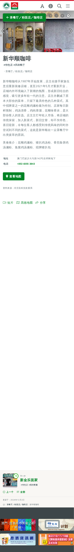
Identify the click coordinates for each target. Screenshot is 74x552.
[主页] (4, 504)
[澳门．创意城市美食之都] (18, 525)
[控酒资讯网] (18, 539)
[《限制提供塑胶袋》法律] (56, 539)
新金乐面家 (29, 480)
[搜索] (60, 6)
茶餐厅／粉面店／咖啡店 (17, 504)
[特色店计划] (56, 525)
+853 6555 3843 (26, 163)
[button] (43, 6)
